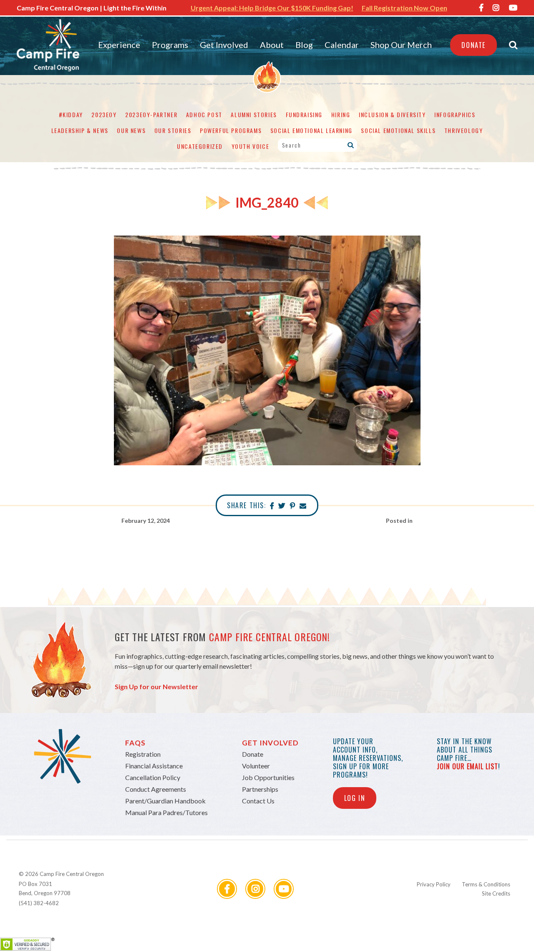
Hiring (340, 114)
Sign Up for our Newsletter (156, 686)
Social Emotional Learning (311, 130)
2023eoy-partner (151, 114)
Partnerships (260, 789)
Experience (119, 45)
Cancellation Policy (152, 777)
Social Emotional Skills (398, 130)
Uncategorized (200, 146)
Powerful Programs (231, 130)
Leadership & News (79, 130)
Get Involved (224, 45)
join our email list (467, 766)
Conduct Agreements (155, 789)
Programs (170, 45)
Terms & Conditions (486, 884)
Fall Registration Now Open (404, 8)
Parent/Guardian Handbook (165, 801)
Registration (143, 754)
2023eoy (103, 114)
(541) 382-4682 (39, 903)
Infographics (454, 114)
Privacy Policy (434, 884)
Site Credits (496, 893)
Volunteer (256, 766)
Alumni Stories (254, 114)
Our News (131, 130)
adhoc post (204, 114)
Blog (304, 45)
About (272, 45)
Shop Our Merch (401, 45)
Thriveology (463, 130)
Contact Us (258, 801)
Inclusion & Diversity (392, 114)
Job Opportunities (268, 777)
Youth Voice (251, 146)
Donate (473, 45)
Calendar (342, 45)
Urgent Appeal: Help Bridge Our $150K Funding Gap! (272, 8)
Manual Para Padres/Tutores (166, 812)
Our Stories (172, 130)
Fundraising (304, 114)
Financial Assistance (154, 766)
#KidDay (71, 114)
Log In (354, 798)
